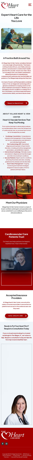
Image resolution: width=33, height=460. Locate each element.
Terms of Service (6, 455)
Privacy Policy (16, 455)
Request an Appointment (15, 103)
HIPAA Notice (26, 454)
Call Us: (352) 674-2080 (15, 316)
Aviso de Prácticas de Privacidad (19, 457)
